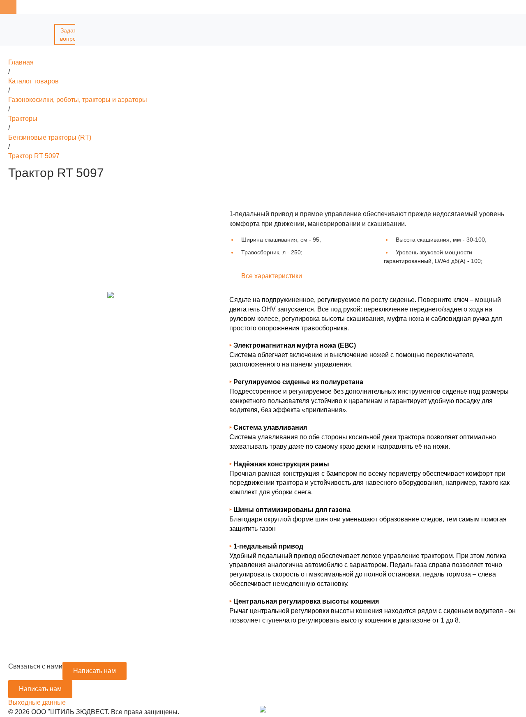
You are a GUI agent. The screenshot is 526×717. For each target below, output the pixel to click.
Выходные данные (37, 702)
